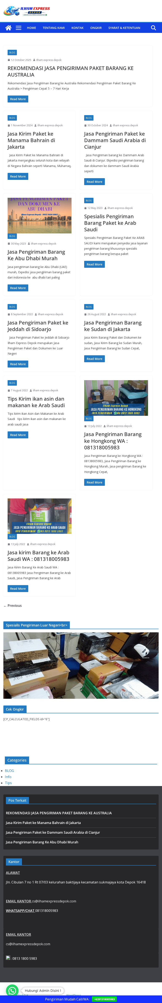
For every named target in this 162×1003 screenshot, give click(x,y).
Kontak (78, 28)
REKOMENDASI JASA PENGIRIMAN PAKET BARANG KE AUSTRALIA (71, 71)
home (31, 28)
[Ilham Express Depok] (8, 28)
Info (8, 776)
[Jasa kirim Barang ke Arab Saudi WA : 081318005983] (40, 516)
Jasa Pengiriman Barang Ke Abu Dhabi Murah (36, 255)
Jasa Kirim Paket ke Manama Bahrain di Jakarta (31, 140)
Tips (8, 783)
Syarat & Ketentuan (124, 28)
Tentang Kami (54, 28)
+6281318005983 (104, 999)
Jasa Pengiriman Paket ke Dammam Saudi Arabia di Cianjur (115, 140)
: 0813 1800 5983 (23, 958)
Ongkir (96, 28)
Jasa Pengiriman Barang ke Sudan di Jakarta (113, 326)
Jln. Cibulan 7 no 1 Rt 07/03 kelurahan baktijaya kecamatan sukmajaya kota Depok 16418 (76, 882)
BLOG (12, 52)
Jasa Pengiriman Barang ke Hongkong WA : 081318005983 (113, 441)
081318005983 (32, 910)
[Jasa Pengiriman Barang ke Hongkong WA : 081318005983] (116, 398)
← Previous (12, 605)
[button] (12, 990)
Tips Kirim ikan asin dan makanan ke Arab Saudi (36, 402)
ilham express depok (48, 60)
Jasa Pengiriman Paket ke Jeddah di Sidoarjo (38, 326)
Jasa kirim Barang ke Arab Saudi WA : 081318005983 (38, 555)
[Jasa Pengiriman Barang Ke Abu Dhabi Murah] (40, 215)
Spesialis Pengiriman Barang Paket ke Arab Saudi (110, 223)
